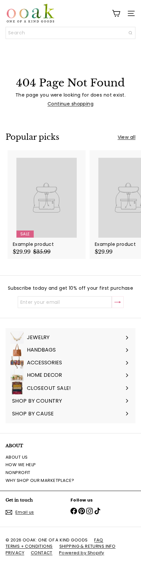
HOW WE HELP (21, 465)
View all (126, 137)
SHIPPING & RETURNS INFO (87, 546)
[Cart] (116, 13)
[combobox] (70, 33)
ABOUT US (17, 457)
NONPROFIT (18, 472)
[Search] (130, 33)
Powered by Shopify (81, 553)
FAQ (98, 540)
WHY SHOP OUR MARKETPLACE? (40, 480)
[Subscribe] (118, 302)
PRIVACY (15, 553)
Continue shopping (70, 103)
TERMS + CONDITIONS (29, 546)
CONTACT (41, 553)
